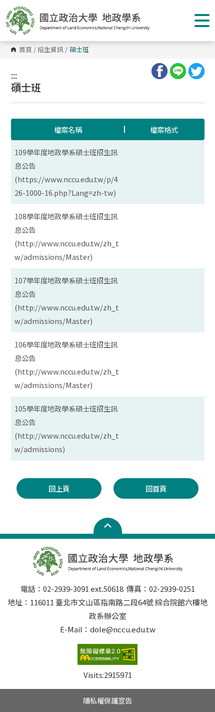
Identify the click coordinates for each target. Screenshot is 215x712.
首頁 (25, 50)
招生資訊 (51, 50)
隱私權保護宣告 (107, 700)
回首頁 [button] (156, 488)
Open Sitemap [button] (108, 526)
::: (14, 75)
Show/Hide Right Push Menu (202, 21)
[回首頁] (78, 20)
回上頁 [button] (59, 488)
